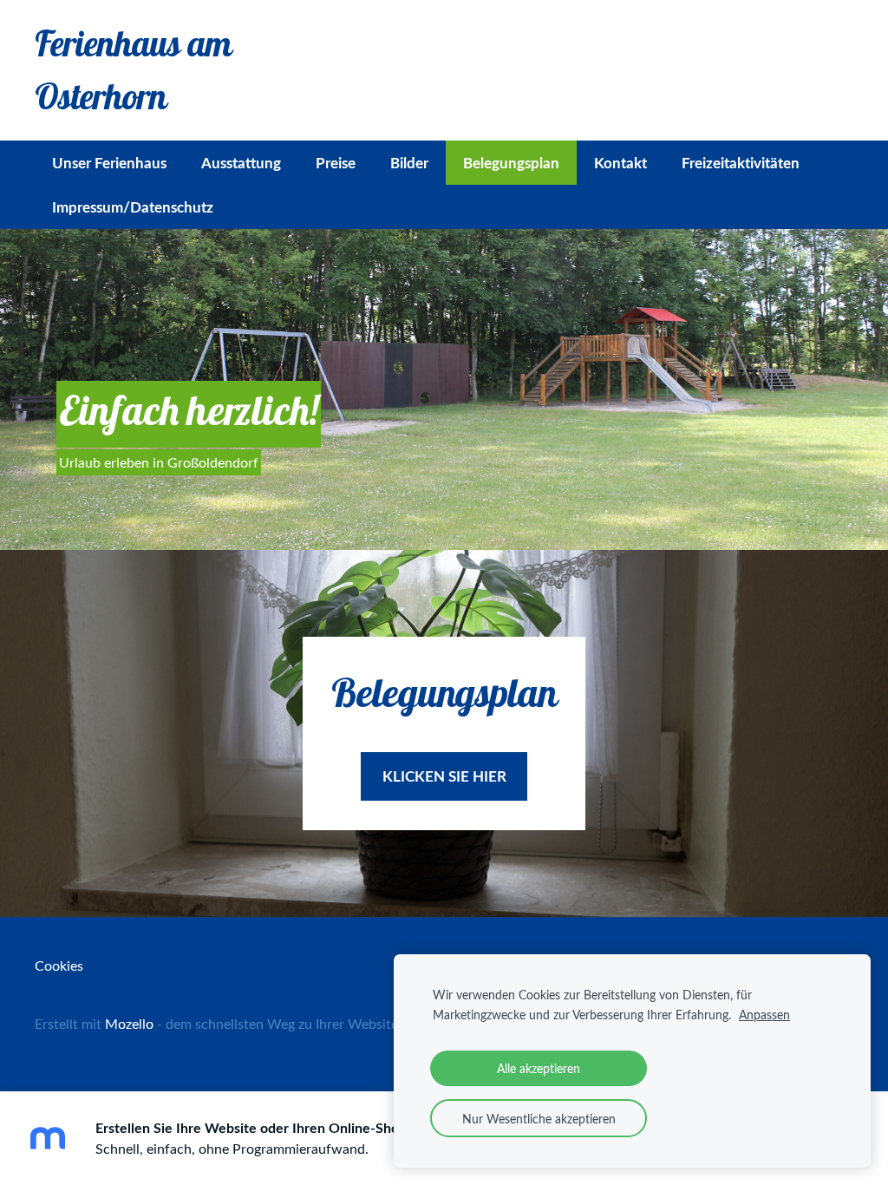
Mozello (129, 1023)
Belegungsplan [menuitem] (511, 162)
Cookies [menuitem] (59, 965)
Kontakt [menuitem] (620, 162)
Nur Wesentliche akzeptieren (539, 1118)
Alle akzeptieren (538, 1068)
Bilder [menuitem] (409, 162)
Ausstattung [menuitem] (241, 162)
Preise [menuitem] (336, 162)
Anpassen (764, 1014)
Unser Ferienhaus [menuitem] (109, 162)
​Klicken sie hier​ (444, 775)
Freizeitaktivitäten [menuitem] (741, 162)
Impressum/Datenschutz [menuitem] (132, 206)
